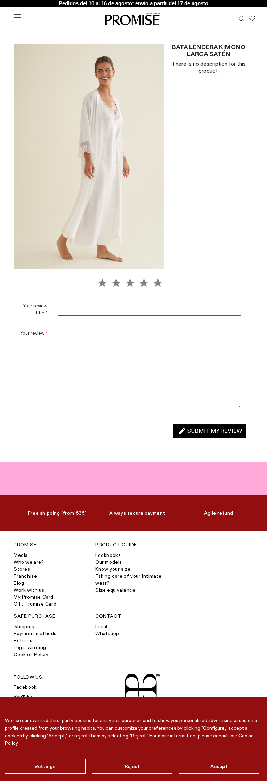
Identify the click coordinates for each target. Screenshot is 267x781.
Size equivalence (115, 590)
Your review (34, 333)
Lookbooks (108, 555)
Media (21, 555)
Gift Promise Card (35, 604)
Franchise (25, 576)
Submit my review (210, 431)
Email (101, 626)
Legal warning (30, 647)
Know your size (112, 569)
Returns (23, 640)
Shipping (24, 626)
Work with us (29, 590)
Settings (45, 766)
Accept (219, 766)
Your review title (35, 309)
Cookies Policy (31, 654)
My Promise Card (34, 597)
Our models (108, 562)
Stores (22, 569)
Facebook (25, 687)
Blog (19, 583)
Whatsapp (107, 633)
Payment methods (35, 633)
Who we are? (29, 562)
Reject (132, 766)
